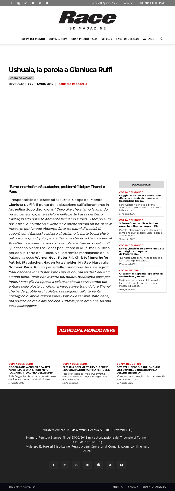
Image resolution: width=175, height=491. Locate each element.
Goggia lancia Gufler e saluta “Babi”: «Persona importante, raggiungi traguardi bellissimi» (141, 198)
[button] (161, 39)
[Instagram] (19, 3)
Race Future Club (127, 38)
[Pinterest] (32, 317)
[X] (40, 3)
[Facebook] (12, 3)
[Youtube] (47, 3)
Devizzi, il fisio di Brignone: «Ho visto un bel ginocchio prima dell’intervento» (141, 251)
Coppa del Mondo (33, 38)
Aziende (148, 38)
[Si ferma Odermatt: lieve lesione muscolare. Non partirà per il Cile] (87, 349)
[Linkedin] (26, 3)
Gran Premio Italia (84, 38)
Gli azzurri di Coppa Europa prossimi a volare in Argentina (141, 275)
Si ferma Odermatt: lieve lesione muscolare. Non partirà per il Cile (139, 225)
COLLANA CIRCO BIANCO (152, 2)
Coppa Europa (58, 38)
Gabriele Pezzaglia (72, 84)
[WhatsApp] (42, 317)
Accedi (128, 2)
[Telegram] (33, 3)
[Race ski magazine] (87, 20)
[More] (52, 317)
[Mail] (87, 465)
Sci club (106, 38)
